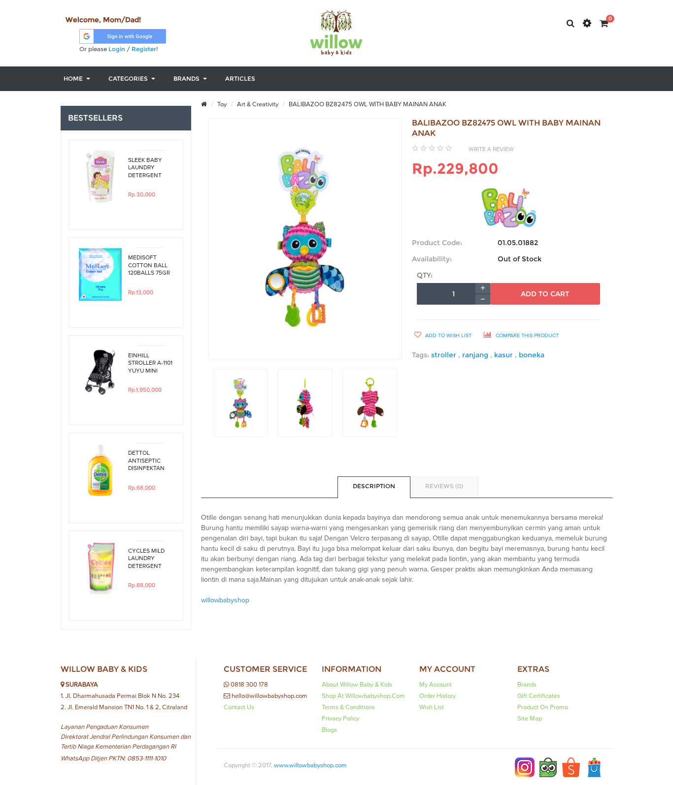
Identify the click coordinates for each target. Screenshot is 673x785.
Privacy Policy (340, 718)
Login (116, 49)
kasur (504, 354)
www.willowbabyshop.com (310, 765)
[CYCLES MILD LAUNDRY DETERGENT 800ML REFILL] (100, 568)
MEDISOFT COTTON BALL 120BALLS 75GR (149, 265)
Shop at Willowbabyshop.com (363, 696)
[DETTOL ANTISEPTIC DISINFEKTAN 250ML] (100, 470)
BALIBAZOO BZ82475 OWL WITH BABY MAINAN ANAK (366, 104)
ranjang (476, 354)
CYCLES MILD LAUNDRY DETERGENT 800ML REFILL (147, 558)
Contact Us (239, 707)
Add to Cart (545, 293)
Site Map (529, 718)
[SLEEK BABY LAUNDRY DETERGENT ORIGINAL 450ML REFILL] (100, 177)
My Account (435, 685)
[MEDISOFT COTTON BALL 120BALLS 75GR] (100, 274)
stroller (444, 354)
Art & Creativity (257, 104)
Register (144, 49)
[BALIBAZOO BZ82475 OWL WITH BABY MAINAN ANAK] (240, 403)
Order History (437, 696)
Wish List (431, 707)
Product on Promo (542, 707)
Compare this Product (526, 335)
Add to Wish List (447, 335)
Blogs (329, 730)
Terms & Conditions (348, 707)
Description (374, 486)
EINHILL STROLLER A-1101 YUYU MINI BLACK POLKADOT (150, 363)
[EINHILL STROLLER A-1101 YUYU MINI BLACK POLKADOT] (100, 372)
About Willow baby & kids (357, 685)
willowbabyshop (225, 600)
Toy (221, 104)
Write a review (491, 149)
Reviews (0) (444, 486)
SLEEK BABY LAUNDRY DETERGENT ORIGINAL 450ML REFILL (147, 168)
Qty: (425, 275)
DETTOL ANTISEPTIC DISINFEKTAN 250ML (146, 460)
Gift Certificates (538, 696)
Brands (527, 685)
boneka (531, 354)
